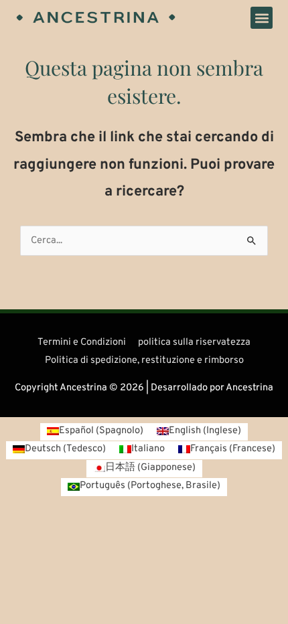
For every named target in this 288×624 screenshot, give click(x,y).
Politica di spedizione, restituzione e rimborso (144, 360)
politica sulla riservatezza (194, 342)
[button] (261, 18)
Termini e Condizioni (82, 342)
